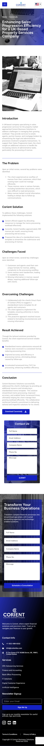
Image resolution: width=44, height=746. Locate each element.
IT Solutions (7, 679)
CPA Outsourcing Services (12, 666)
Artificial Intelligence (10, 687)
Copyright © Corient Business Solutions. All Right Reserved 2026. (22, 740)
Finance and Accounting (12, 670)
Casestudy (13, 17)
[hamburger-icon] (4, 4)
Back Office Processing (11, 674)
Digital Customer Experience (13, 683)
